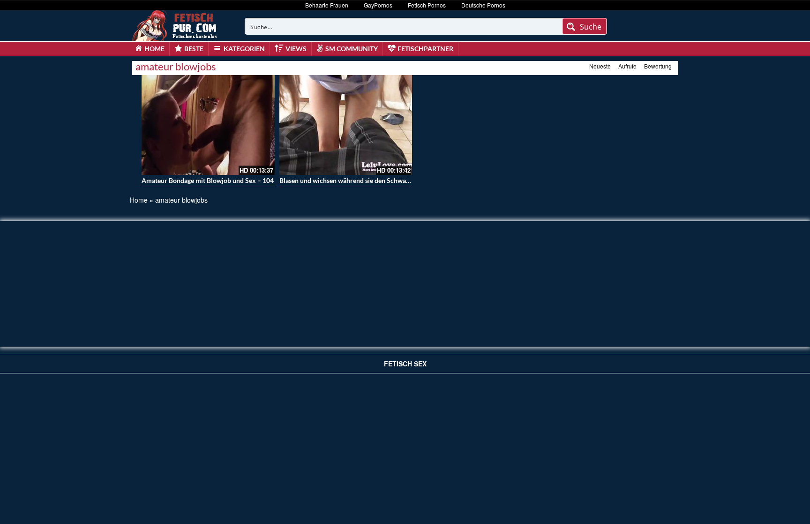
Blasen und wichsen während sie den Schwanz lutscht (357, 180)
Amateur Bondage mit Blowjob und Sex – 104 (208, 180)
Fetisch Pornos (427, 5)
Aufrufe (627, 66)
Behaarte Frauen (326, 5)
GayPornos (378, 5)
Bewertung (658, 66)
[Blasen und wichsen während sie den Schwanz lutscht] (345, 125)
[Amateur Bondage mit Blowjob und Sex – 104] (208, 125)
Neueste (600, 66)
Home (139, 200)
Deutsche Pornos (483, 5)
